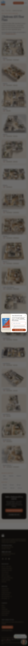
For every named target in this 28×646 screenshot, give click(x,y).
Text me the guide (19, 330)
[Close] (25, 315)
